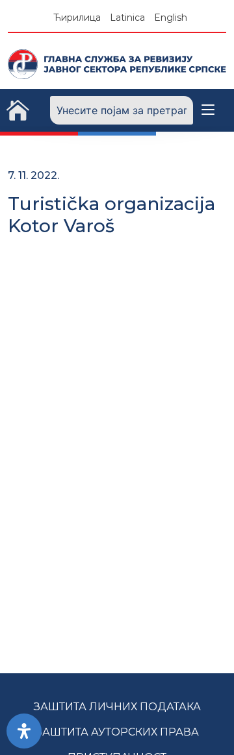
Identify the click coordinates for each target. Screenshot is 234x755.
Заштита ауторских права (117, 732)
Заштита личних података (117, 707)
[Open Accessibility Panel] (24, 731)
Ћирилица (77, 17)
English (170, 17)
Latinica (127, 17)
